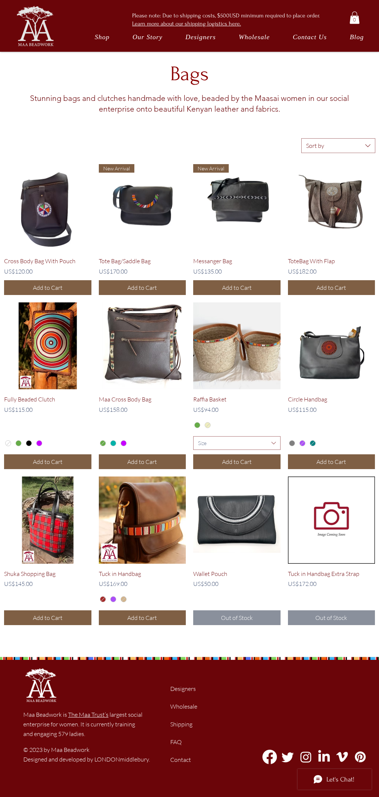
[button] (354, 17)
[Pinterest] (360, 757)
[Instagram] (306, 757)
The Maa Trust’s (88, 714)
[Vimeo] (342, 757)
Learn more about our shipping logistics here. (186, 23)
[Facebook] (269, 757)
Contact (180, 759)
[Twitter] (288, 757)
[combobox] (338, 145)
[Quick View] (47, 207)
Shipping (181, 724)
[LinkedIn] (324, 757)
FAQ (176, 742)
